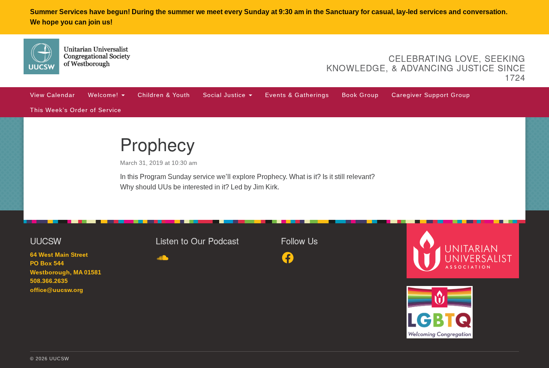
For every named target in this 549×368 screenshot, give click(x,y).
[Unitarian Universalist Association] (464, 250)
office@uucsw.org (56, 290)
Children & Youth (164, 94)
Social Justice (225, 94)
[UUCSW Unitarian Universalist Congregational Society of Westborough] (170, 58)
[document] (274, 163)
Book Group (360, 94)
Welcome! (104, 94)
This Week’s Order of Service (75, 109)
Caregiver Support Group (431, 94)
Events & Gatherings (297, 94)
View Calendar (52, 94)
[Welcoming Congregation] (441, 307)
